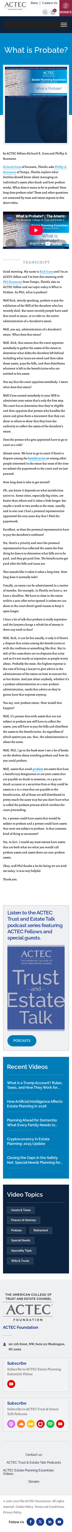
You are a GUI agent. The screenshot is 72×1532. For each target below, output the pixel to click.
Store (34, 3)
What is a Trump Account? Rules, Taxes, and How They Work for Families (34, 1085)
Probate (16, 1230)
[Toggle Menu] (64, 24)
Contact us (34, 1455)
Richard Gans (12, 167)
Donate (33, 1481)
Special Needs (20, 1240)
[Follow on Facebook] (31, 1522)
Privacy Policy (12, 1512)
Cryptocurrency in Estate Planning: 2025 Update (28, 1141)
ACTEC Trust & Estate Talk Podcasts (34, 1462)
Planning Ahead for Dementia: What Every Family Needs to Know (32, 1122)
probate (38, 769)
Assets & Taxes (21, 1210)
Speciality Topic (21, 1250)
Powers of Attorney (23, 1220)
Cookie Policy (24, 1507)
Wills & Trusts (20, 1260)
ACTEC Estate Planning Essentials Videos (28, 1472)
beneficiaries (37, 458)
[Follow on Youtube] (59, 1522)
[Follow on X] (40, 1522)
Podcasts (21, 1041)
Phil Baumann (12, 282)
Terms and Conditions (49, 1507)
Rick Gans (46, 271)
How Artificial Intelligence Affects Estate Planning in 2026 (35, 1103)
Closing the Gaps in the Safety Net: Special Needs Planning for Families (33, 1160)
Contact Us (49, 3)
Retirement (41, 1230)
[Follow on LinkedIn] (50, 1522)
